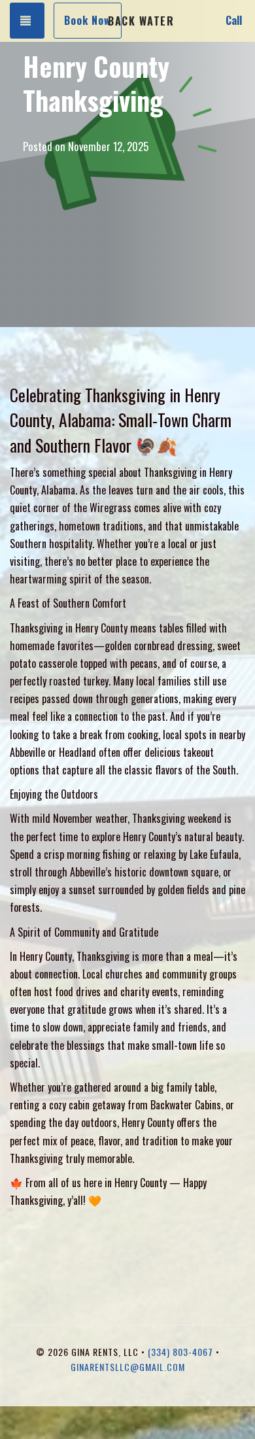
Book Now (87, 20)
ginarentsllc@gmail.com (128, 1367)
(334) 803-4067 (180, 1352)
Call (234, 20)
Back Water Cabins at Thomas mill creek (140, 21)
